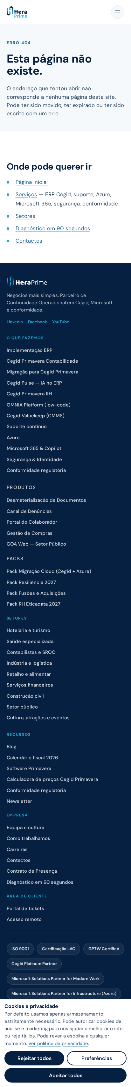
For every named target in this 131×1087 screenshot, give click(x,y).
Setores (25, 215)
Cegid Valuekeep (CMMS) (36, 416)
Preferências (96, 1058)
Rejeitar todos (34, 1058)
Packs (15, 558)
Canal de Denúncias (29, 511)
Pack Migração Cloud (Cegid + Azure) (49, 571)
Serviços (26, 194)
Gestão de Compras (29, 533)
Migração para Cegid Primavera (42, 372)
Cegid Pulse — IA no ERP (34, 383)
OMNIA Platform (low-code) (39, 405)
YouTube (60, 322)
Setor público (22, 707)
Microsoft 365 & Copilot (34, 448)
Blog (12, 746)
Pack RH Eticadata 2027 (33, 604)
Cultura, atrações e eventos (38, 718)
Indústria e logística (29, 663)
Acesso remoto (24, 919)
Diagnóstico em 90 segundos (53, 228)
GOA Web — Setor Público (36, 544)
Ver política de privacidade (58, 1043)
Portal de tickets (25, 908)
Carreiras (17, 849)
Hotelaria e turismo (28, 630)
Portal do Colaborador (32, 522)
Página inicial (32, 181)
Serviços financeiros (30, 685)
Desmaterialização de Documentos (46, 500)
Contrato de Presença (32, 871)
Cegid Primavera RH (29, 394)
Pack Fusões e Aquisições (36, 593)
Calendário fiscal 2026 (32, 758)
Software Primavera (29, 768)
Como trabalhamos (28, 838)
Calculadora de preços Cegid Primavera (52, 779)
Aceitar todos (65, 1075)
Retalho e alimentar (29, 674)
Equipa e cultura (25, 827)
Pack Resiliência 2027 (31, 582)
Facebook (37, 322)
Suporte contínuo (27, 426)
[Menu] (117, 12)
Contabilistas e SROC (31, 652)
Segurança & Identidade (34, 459)
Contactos (29, 240)
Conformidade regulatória (36, 470)
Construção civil (25, 696)
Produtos (21, 487)
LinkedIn (15, 322)
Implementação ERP (29, 350)
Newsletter (19, 801)
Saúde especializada (30, 641)
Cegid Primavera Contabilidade (42, 361)
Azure (13, 437)
